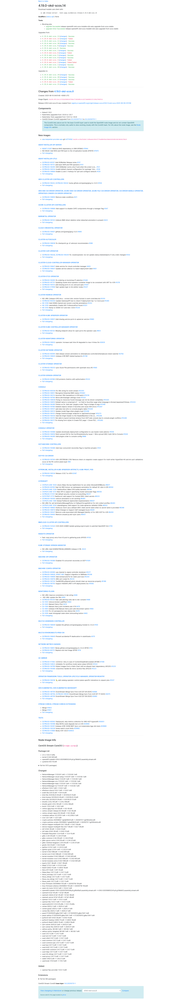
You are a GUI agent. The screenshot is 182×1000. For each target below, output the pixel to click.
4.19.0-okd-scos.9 (50, 46)
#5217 (88, 572)
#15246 (99, 416)
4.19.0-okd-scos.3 (50, 60)
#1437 (86, 287)
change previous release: (73, 991)
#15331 (83, 397)
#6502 (105, 505)
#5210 (72, 579)
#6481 (92, 510)
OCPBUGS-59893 (48, 197)
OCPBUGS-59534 (48, 473)
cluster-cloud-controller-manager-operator (58, 262)
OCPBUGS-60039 (48, 391)
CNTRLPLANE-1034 (49, 485)
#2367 (74, 473)
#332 (128, 255)
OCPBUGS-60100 (48, 487)
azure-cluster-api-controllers (52, 205)
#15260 (100, 420)
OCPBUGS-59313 (48, 285)
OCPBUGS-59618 (48, 434)
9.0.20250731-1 (90, 119)
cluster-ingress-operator (49, 295)
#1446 (85, 280)
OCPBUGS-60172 (48, 650)
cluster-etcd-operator (48, 276)
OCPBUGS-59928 (48, 574)
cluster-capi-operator (48, 251)
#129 (98, 171)
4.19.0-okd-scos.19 (50, 75)
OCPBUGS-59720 (48, 581)
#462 (86, 613)
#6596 (89, 489)
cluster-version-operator (49, 375)
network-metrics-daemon (49, 644)
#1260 (107, 301)
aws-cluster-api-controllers (51, 179)
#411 (75, 197)
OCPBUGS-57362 (48, 662)
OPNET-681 (60, 574)
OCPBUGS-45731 (48, 282)
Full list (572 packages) (48, 765)
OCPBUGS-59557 (48, 409)
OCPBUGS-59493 (48, 514)
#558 (100, 183)
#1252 (90, 303)
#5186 (104, 581)
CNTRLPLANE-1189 (49, 501)
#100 (96, 625)
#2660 (94, 696)
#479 (78, 606)
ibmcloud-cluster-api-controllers (53, 522)
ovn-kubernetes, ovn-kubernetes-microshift (57, 688)
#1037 (112, 680)
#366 (91, 243)
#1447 (86, 285)
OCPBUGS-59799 (48, 666)
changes (63, 36)
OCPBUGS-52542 (48, 526)
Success (71, 36)
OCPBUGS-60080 (48, 572)
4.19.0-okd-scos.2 (50, 62)
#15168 (102, 404)
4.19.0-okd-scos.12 (50, 39)
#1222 (88, 379)
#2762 (121, 354)
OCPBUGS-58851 (48, 648)
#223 (84, 549)
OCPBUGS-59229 (62, 255)
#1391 (88, 561)
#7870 (96, 151)
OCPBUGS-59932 (48, 342)
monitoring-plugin (46, 591)
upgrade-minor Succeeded (55, 29)
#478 (78, 611)
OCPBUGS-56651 (48, 393)
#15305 (90, 409)
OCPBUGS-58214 (48, 395)
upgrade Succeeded (53, 26)
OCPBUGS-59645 (48, 356)
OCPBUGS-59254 (48, 169)
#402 (89, 266)
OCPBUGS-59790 (48, 397)
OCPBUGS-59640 (48, 636)
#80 (69, 462)
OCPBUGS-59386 (48, 448)
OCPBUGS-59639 (48, 400)
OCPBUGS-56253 (48, 368)
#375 (93, 636)
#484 (69, 602)
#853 (99, 331)
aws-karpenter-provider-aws (52, 139)
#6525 (97, 496)
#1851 (49, 710)
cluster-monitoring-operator (51, 338)
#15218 (86, 395)
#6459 (111, 512)
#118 (110, 526)
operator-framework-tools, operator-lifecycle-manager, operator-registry (71, 676)
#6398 (121, 508)
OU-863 (45, 609)
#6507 (92, 501)
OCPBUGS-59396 (48, 669)
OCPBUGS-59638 (48, 243)
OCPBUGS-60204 (48, 301)
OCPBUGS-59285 (48, 280)
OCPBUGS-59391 (48, 726)
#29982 (77, 728)
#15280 (124, 418)
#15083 (82, 393)
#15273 (98, 413)
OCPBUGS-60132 (48, 331)
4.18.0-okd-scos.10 (50, 67)
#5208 (89, 574)
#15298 (86, 411)
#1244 (77, 308)
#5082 (91, 583)
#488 (88, 600)
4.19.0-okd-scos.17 (50, 79)
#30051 (101, 722)
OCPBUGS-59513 (48, 411)
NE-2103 (45, 308)
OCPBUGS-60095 (48, 354)
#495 (63, 597)
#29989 (103, 726)
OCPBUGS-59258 (48, 680)
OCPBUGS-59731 (48, 165)
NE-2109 (45, 303)
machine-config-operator (49, 568)
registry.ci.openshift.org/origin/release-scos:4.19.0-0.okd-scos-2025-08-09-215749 (101, 103)
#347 (106, 208)
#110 (91, 648)
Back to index (43, 1)
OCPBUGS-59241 (48, 183)
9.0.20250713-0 (77, 119)
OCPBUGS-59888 (48, 208)
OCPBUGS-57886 (48, 731)
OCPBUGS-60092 (48, 722)
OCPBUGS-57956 (48, 287)
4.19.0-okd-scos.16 (50, 82)
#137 (78, 162)
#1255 (103, 298)
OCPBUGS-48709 (48, 692)
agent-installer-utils (47, 159)
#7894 (85, 149)
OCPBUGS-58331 (48, 413)
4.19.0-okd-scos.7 (50, 50)
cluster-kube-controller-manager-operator (58, 327)
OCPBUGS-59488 (48, 432)
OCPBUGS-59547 (48, 512)
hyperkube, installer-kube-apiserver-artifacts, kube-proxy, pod (65, 469)
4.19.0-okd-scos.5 (50, 55)
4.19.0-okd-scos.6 (50, 53)
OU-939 (45, 611)
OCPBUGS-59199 (48, 407)
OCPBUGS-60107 (48, 162)
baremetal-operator (47, 216)
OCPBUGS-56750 (48, 583)
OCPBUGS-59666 (48, 171)
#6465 (83, 498)
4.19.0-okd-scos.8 (50, 48)
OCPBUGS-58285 (48, 167)
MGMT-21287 (47, 149)
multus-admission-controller (51, 621)
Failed (70, 39)
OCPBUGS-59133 (48, 220)
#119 (79, 650)
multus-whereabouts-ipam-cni (51, 633)
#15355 (81, 391)
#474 (65, 604)
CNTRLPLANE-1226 (49, 489)
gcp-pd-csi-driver (45, 456)
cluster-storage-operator (50, 364)
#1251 (85, 305)
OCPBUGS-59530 (62, 694)
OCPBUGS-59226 (48, 728)
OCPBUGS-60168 (48, 379)
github (64, 995)
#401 (95, 269)
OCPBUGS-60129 (48, 600)
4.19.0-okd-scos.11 (50, 41)
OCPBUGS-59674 (48, 510)
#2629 (102, 342)
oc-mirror (42, 658)
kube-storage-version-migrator (52, 545)
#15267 (99, 407)
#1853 (49, 708)
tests (40, 718)
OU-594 (45, 606)
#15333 (133, 402)
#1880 (92, 319)
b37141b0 (69, 139)
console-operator (46, 428)
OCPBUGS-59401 (48, 232)
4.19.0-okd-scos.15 (50, 84)
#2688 (94, 692)
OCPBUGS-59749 (48, 459)
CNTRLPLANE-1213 (49, 492)
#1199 (102, 662)
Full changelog (47, 153)
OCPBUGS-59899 (48, 577)
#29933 (71, 731)
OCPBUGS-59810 (48, 402)
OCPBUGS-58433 (48, 416)
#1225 (113, 666)
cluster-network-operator (50, 350)
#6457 (83, 514)
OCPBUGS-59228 (48, 255)
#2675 (108, 694)
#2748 (85, 356)
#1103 (89, 537)
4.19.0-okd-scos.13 (50, 36)
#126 (98, 169)
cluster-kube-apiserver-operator (52, 315)
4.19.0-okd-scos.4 (50, 58)
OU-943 (45, 602)
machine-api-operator (47, 557)
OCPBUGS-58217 (48, 420)
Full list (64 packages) (48, 979)
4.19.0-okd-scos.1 (50, 65)
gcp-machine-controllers (49, 444)
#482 (92, 609)
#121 (98, 167)
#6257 (88, 494)
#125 (99, 448)
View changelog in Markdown (51, 991)
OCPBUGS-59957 (48, 319)
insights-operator (46, 534)
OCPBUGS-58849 (48, 625)
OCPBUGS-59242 (61, 183)
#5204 (87, 577)
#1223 (94, 669)
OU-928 (45, 613)
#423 (106, 220)
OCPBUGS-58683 (48, 508)
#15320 (106, 400)
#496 (75, 595)
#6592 (111, 487)
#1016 (112, 432)
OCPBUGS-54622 (48, 664)
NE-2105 (45, 305)
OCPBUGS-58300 (48, 498)
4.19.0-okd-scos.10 (50, 43)
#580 (95, 368)
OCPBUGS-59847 (48, 266)
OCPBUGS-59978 (48, 579)
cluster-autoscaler (47, 239)
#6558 (99, 492)
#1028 (125, 434)
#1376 (118, 282)
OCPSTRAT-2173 (48, 496)
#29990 (86, 724)
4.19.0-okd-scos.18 (50, 77)
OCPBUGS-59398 (48, 724)
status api (50, 17)
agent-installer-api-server (50, 145)
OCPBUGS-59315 (48, 418)
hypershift (43, 481)
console (42, 387)
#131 (81, 165)
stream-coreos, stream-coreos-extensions (57, 704)
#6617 (108, 485)
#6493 (112, 503)
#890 (80, 232)
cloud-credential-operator (50, 228)
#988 (84, 436)
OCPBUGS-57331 (48, 494)
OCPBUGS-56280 (48, 404)
